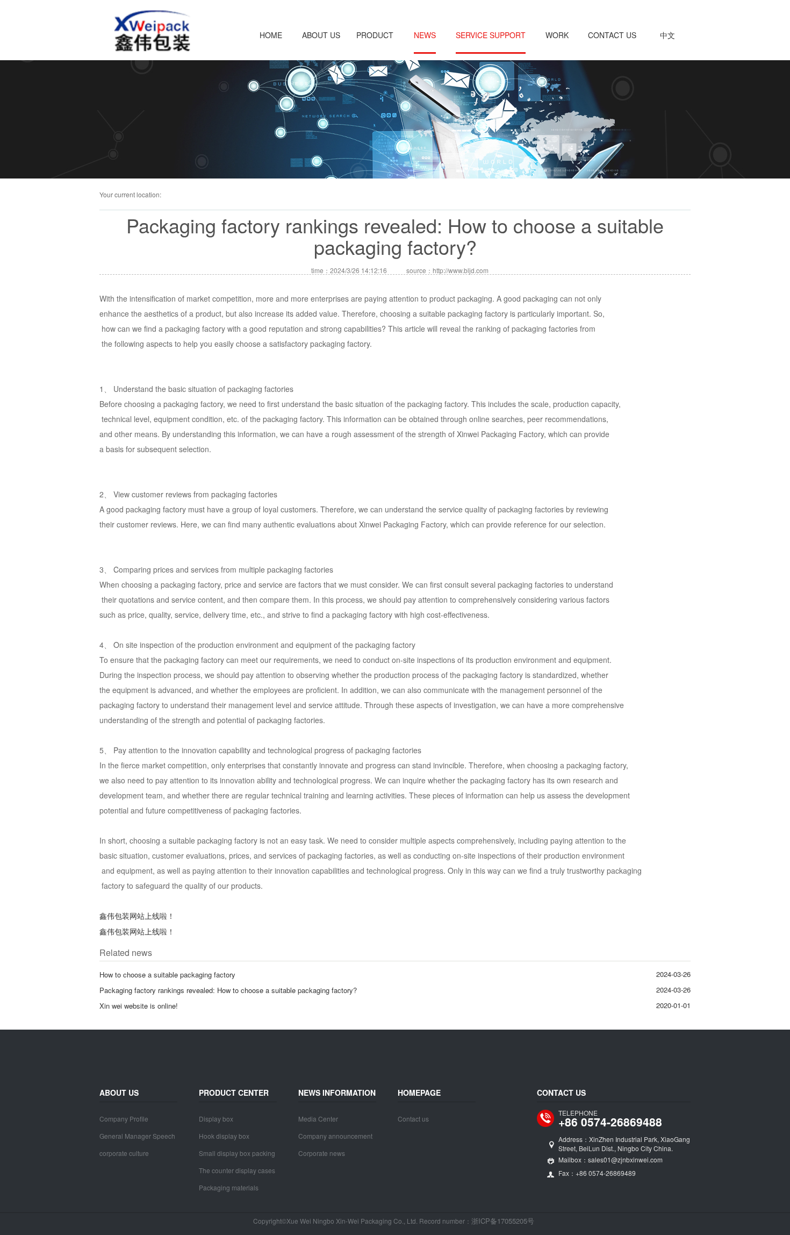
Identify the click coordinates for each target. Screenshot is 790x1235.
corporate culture (124, 1153)
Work (557, 35)
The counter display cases (237, 1170)
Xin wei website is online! (138, 1006)
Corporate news (321, 1153)
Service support (491, 35)
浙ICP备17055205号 (502, 1221)
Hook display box (224, 1135)
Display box (216, 1118)
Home (271, 35)
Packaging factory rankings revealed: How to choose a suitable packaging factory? (228, 990)
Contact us (612, 35)
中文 (667, 35)
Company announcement (335, 1135)
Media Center (318, 1118)
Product (374, 35)
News (425, 35)
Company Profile (123, 1118)
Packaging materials (228, 1187)
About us (321, 35)
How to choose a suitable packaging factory (167, 974)
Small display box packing (237, 1153)
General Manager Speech (137, 1135)
